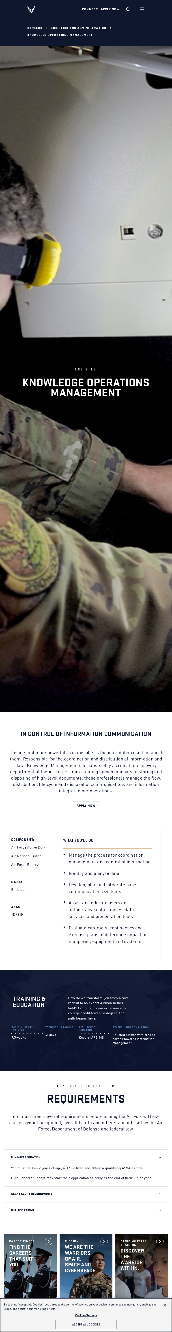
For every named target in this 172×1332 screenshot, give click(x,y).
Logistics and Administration (78, 28)
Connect (90, 9)
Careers (35, 28)
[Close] (165, 1305)
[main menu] (142, 9)
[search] (128, 9)
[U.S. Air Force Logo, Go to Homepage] (34, 9)
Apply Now (110, 9)
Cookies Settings (86, 1315)
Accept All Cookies (86, 1324)
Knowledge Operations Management (60, 35)
